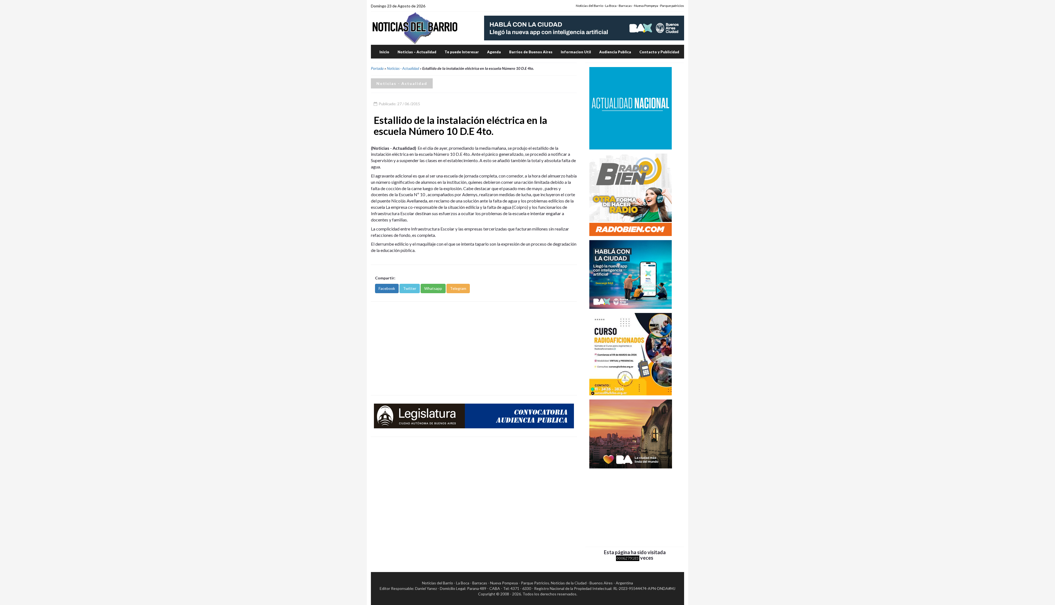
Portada (377, 68)
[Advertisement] (474, 348)
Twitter (409, 288)
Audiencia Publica (615, 52)
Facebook (387, 288)
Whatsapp (433, 288)
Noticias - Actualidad (403, 68)
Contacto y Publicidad (659, 52)
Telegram (458, 288)
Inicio (384, 52)
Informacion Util (576, 52)
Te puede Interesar (462, 52)
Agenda (494, 52)
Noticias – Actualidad (417, 52)
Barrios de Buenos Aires (531, 52)
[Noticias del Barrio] (415, 28)
